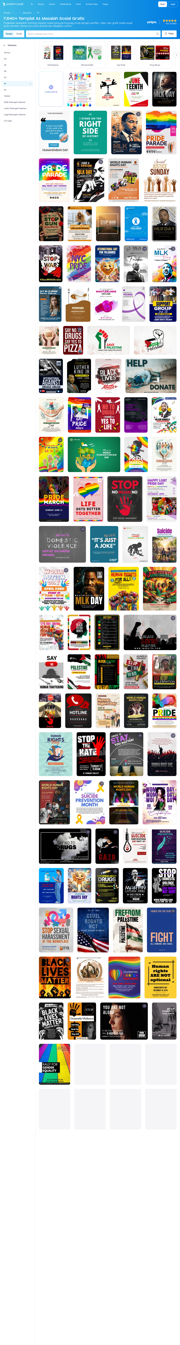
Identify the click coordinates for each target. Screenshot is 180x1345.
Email (19, 33)
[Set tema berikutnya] (176, 55)
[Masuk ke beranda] (11, 4)
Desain (9, 33)
